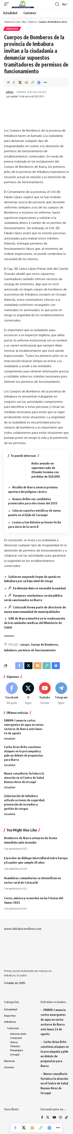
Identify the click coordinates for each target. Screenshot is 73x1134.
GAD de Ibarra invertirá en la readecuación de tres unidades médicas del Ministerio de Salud (34, 622)
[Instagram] (60, 1117)
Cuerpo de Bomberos (44, 644)
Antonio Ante (18, 1033)
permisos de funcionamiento (37, 650)
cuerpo (24, 644)
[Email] (26, 82)
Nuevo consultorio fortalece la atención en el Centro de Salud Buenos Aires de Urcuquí (24, 778)
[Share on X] (20, 82)
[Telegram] (61, 693)
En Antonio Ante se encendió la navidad (39, 588)
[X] (28, 693)
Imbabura (12, 29)
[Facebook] (11, 693)
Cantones (13, 1028)
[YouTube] (54, 1117)
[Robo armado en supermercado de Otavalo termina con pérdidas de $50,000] (18, 470)
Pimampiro (16, 1050)
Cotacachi (16, 1037)
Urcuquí (14, 1054)
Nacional (9, 1061)
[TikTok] (66, 1117)
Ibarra (13, 1042)
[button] (7, 4)
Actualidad (9, 738)
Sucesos (9, 1067)
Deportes (10, 1015)
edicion (9, 92)
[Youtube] (45, 693)
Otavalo (15, 1046)
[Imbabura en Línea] (22, 4)
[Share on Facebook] (14, 82)
